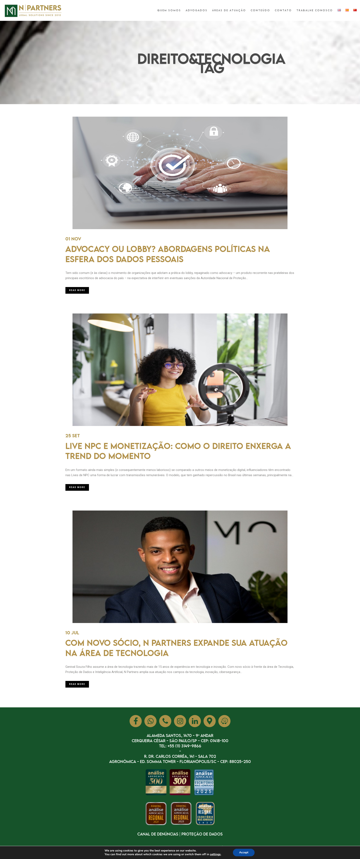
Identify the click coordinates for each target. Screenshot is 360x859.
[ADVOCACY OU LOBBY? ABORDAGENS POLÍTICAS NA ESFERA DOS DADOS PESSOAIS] (180, 173)
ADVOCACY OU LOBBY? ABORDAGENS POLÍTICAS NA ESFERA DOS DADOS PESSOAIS (167, 254)
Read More (77, 290)
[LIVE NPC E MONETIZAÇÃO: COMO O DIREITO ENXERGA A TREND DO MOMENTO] (180, 369)
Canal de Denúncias (157, 834)
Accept (243, 852)
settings (215, 854)
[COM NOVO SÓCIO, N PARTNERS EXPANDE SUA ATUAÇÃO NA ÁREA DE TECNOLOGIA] (180, 567)
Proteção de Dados (202, 834)
